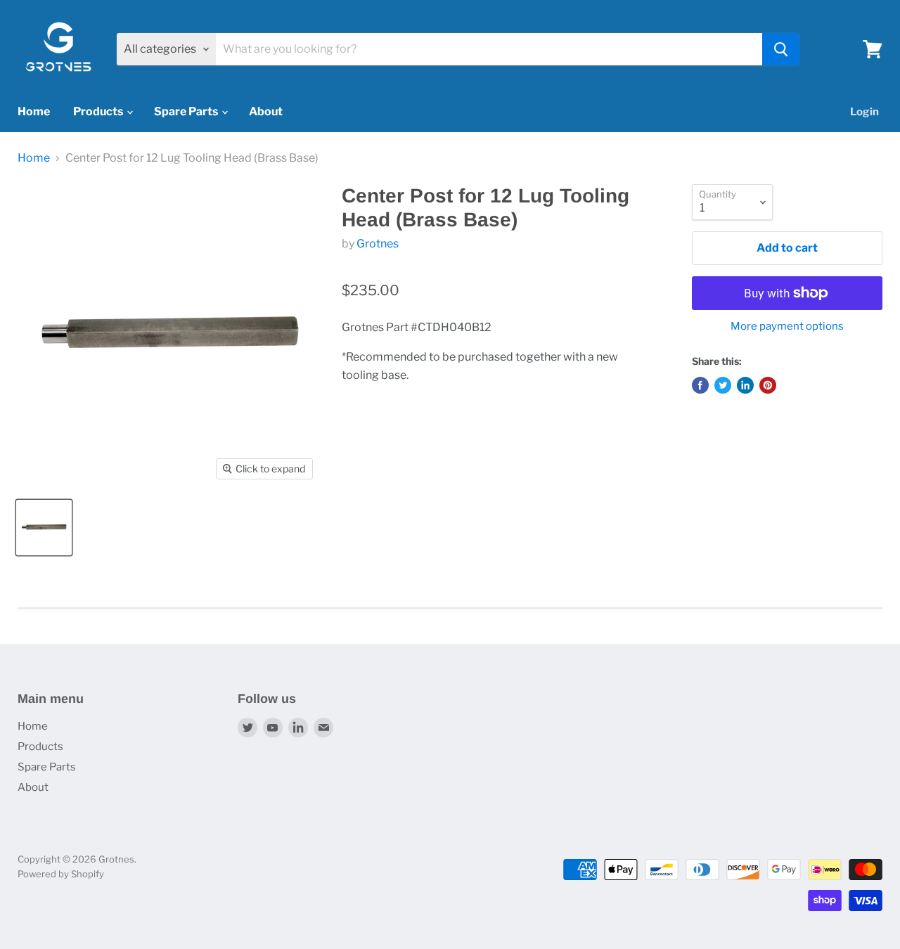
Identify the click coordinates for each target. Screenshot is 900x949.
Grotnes (377, 243)
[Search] (780, 49)
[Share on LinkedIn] (745, 385)
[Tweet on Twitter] (722, 385)
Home (34, 111)
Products (99, 111)
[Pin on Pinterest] (767, 385)
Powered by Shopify (61, 873)
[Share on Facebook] (700, 385)
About (266, 111)
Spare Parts (187, 111)
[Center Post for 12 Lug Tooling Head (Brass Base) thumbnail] (44, 527)
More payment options (787, 327)
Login (864, 111)
